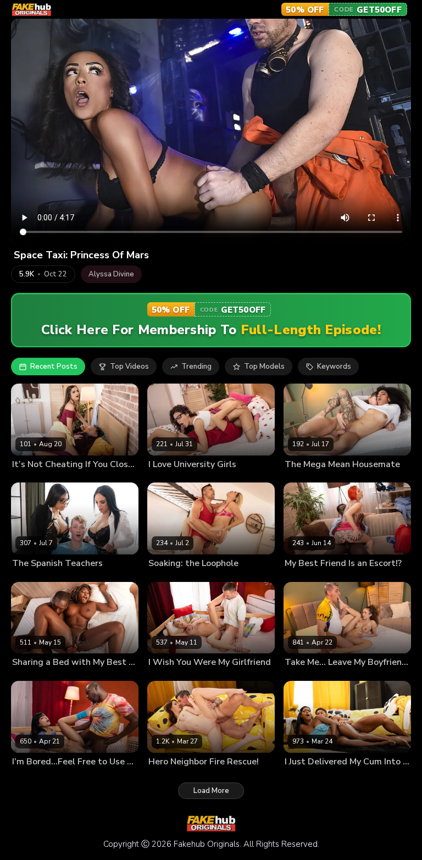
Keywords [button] (334, 366)
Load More (211, 791)
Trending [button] (196, 366)
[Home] (31, 9)
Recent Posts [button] (53, 366)
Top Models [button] (264, 366)
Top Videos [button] (129, 366)
